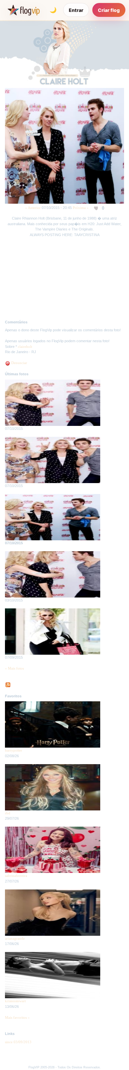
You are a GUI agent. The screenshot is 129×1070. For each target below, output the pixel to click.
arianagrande (15, 938)
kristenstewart (15, 1001)
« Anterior (33, 208)
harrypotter (13, 750)
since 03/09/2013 (18, 1042)
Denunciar (18, 363)
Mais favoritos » (17, 1017)
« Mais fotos (14, 668)
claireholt (25, 347)
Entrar (76, 10)
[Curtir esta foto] (96, 208)
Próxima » (81, 208)
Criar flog (109, 10)
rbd (7, 813)
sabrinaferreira (16, 876)
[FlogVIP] (23, 10)
